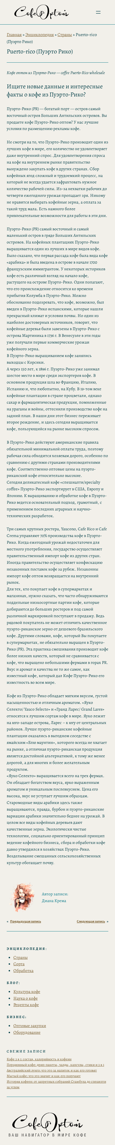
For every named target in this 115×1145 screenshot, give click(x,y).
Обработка (23, 970)
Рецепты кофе (26, 1004)
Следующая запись (91, 921)
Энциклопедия (39, 35)
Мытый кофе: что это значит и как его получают (44, 1075)
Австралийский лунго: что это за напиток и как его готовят (52, 1070)
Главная (14, 35)
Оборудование (26, 1032)
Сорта (19, 964)
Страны (65, 35)
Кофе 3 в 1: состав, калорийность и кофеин (39, 1059)
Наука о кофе (25, 998)
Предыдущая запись (25, 921)
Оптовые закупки (29, 1025)
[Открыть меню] (98, 12)
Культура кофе (26, 991)
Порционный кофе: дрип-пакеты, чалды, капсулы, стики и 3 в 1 (55, 1064)
